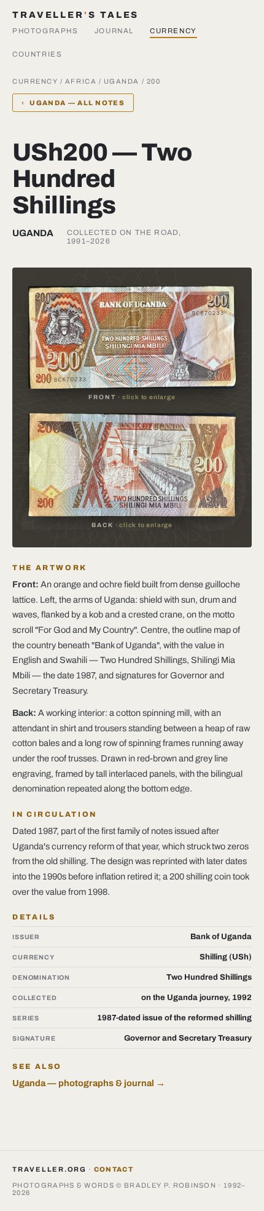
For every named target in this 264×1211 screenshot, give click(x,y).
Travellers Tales (75, 15)
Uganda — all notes (73, 102)
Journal (114, 30)
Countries (37, 54)
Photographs (45, 30)
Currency (173, 30)
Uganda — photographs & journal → (88, 1083)
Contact (113, 1169)
